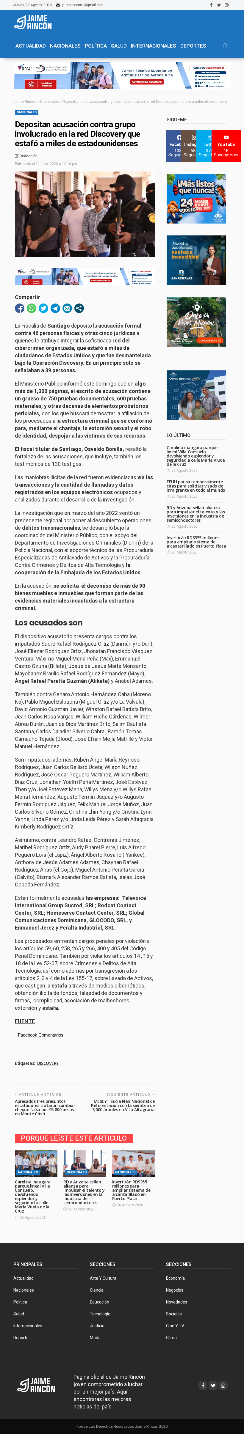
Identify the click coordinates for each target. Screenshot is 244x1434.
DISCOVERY (48, 1063)
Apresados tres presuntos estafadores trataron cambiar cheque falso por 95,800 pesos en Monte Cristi (45, 1107)
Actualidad (23, 1278)
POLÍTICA (96, 46)
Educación (99, 1302)
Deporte (21, 1337)
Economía (175, 1278)
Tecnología (100, 1314)
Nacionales (26, 112)
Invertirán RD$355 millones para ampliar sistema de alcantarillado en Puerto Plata (131, 1190)
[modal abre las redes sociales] (79, 308)
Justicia (97, 1325)
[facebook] (211, 5)
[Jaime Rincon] (41, 1384)
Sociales (174, 1314)
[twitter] (219, 5)
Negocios (174, 1290)
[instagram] (227, 5)
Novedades (176, 1302)
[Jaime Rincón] (35, 22)
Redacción (28, 156)
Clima (171, 1337)
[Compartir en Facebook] (19, 308)
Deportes (193, 46)
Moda (95, 1337)
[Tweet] (43, 308)
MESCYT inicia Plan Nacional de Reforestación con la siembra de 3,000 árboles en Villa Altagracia (123, 1105)
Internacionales (153, 46)
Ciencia (97, 1290)
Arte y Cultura (103, 1278)
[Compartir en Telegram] (55, 308)
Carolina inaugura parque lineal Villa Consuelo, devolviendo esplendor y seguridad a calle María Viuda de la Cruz (33, 1196)
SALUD (119, 46)
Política (20, 1302)
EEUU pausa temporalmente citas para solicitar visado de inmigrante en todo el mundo (196, 486)
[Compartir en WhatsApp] (31, 308)
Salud (18, 1314)
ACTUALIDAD (30, 46)
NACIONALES (65, 46)
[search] (225, 46)
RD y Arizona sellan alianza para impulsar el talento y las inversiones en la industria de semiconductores (83, 1192)
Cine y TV (175, 1325)
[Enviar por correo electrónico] (67, 308)
